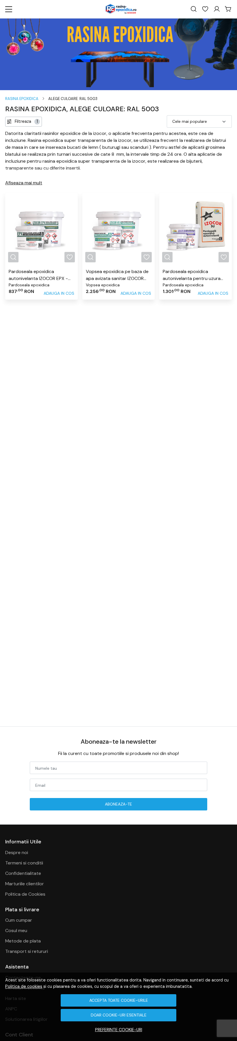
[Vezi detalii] (13, 257)
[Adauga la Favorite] (69, 257)
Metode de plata (23, 941)
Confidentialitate (23, 873)
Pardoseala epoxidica (29, 284)
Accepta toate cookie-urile (118, 1000)
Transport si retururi (26, 951)
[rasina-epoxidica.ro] (120, 9)
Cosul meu (16, 930)
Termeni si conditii (24, 863)
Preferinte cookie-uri (118, 1029)
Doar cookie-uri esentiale (119, 1015)
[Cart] (228, 9)
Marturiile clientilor (24, 884)
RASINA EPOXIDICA (21, 98)
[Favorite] (205, 9)
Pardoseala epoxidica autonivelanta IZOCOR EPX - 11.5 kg (38, 275)
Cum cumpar (18, 920)
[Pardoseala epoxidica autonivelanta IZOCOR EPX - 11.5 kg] (41, 229)
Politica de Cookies (25, 894)
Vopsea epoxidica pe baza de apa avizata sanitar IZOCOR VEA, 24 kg (117, 275)
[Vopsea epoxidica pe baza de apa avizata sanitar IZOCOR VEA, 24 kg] (118, 229)
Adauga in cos (59, 293)
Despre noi (16, 852)
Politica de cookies (23, 986)
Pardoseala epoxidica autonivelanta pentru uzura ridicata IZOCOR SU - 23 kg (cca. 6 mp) (192, 275)
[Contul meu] (216, 9)
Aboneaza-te (118, 804)
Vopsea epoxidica (103, 284)
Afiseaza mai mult (23, 183)
